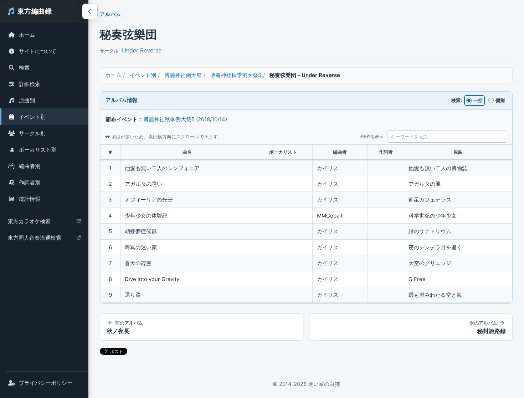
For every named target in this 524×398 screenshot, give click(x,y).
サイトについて (37, 51)
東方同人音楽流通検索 (34, 239)
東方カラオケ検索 (29, 223)
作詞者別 (29, 182)
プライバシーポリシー (45, 382)
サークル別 (32, 133)
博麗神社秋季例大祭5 (235, 75)
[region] (306, 223)
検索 (24, 67)
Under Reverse (141, 50)
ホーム (27, 34)
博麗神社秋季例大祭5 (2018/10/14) (185, 119)
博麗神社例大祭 (183, 75)
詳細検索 (29, 84)
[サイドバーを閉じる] (90, 11)
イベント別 (32, 116)
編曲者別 (29, 166)
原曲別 (27, 100)
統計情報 (29, 198)
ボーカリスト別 (37, 149)
